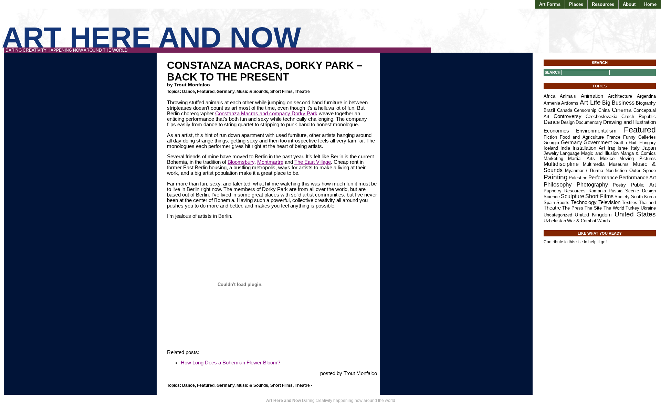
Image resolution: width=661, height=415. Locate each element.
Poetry (619, 185)
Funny (629, 137)
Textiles (629, 202)
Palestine (578, 177)
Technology (584, 202)
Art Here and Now (151, 37)
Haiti (633, 142)
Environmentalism (596, 131)
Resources (603, 4)
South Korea (643, 196)
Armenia (552, 103)
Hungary (647, 142)
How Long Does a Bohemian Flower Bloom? (230, 362)
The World (614, 208)
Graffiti (620, 142)
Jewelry (551, 153)
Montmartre (270, 162)
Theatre (302, 91)
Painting (556, 177)
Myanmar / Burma (584, 170)
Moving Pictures (637, 158)
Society (622, 196)
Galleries (647, 137)
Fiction (550, 137)
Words (603, 220)
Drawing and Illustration (629, 122)
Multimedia (594, 164)
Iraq (611, 148)
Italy (635, 148)
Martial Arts (581, 158)
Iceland (551, 148)
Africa (549, 96)
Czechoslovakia (601, 116)
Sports (562, 202)
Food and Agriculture (582, 137)
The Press (572, 208)
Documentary (589, 122)
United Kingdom (593, 214)
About (629, 4)
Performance (603, 177)
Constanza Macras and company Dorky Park (266, 113)
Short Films (281, 91)
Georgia (551, 142)
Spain (549, 202)
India (565, 148)
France (613, 137)
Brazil (549, 110)
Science (552, 196)
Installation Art (589, 148)
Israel (623, 148)
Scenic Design (640, 190)
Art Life (590, 102)
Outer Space (642, 170)
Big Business (618, 103)
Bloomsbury (241, 162)
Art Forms (549, 4)
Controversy (567, 116)
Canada (564, 110)
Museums (619, 164)
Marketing (553, 158)
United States (635, 214)
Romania (597, 190)
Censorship (585, 110)
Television (609, 202)
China (604, 110)
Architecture (620, 96)
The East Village (312, 162)
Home (650, 4)
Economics (556, 131)
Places (576, 4)
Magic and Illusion (600, 153)
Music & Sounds (252, 91)
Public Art (643, 185)
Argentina (646, 96)
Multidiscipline (561, 164)
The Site (593, 208)
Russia (615, 190)
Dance (188, 91)
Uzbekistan (555, 220)
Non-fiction (616, 170)
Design (568, 122)
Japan (649, 148)
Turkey (632, 208)
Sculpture (572, 196)
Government (598, 142)
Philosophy (558, 184)
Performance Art (637, 177)
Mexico (607, 158)
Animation (592, 96)
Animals (568, 96)
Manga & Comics (638, 153)
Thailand (647, 202)
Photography (592, 185)
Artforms (569, 103)
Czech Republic (638, 116)
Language (569, 153)
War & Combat (581, 220)
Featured (205, 91)
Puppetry (553, 190)
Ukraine (648, 208)
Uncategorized (558, 214)
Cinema (621, 109)
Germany (225, 91)
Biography (646, 103)
